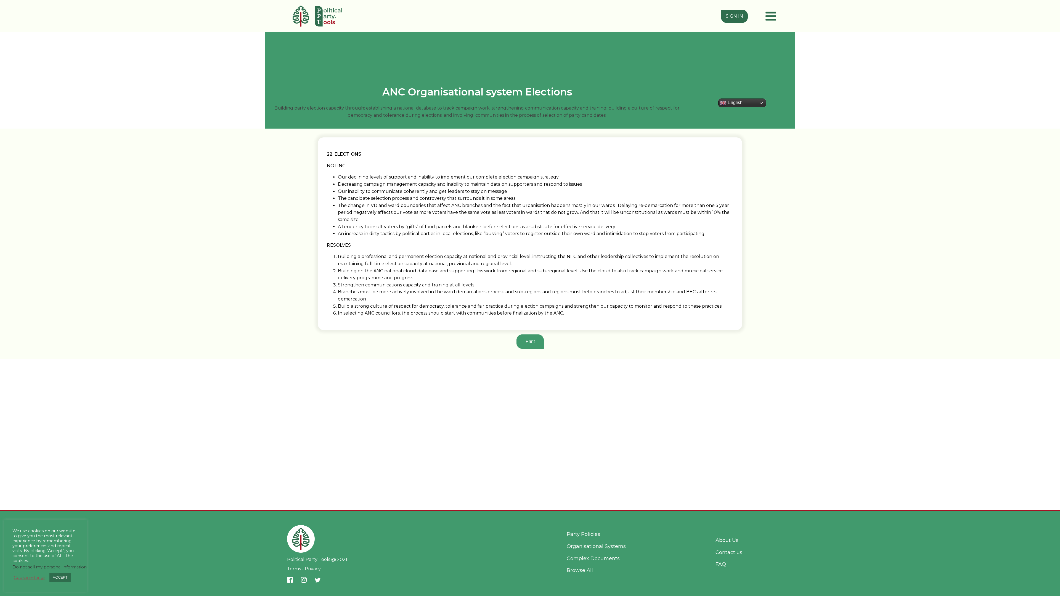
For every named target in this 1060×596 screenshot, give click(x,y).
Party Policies (583, 534)
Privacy (312, 568)
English (735, 102)
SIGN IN (734, 16)
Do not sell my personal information (49, 567)
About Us (727, 540)
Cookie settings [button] (29, 577)
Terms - (295, 568)
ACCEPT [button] (60, 577)
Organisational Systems (596, 546)
